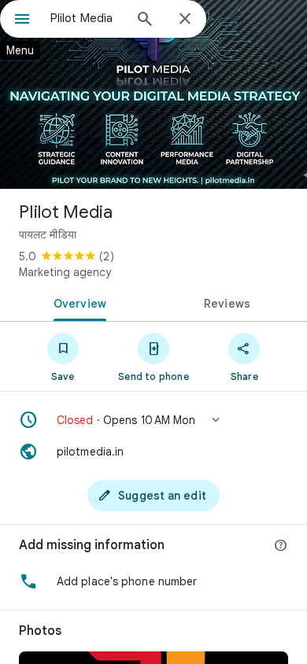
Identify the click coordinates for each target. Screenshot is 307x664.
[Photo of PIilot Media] (153, 94)
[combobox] (86, 18)
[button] (153, 420)
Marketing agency (65, 272)
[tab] (76, 302)
